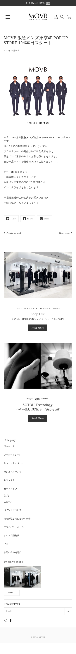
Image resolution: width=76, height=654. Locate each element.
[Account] (56, 17)
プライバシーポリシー (15, 527)
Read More (38, 327)
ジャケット (9, 446)
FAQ (6, 544)
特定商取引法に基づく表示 (17, 518)
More (11, 593)
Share (30, 219)
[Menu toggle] (8, 17)
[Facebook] (10, 620)
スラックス (9, 480)
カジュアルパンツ (13, 471)
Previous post (13, 233)
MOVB (42, 637)
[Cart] (69, 17)
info (48, 3)
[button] (62, 17)
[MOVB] (38, 17)
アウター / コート (12, 455)
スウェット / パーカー (14, 463)
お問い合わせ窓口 (13, 552)
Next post (64, 233)
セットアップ (10, 488)
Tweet (13, 219)
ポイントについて (13, 510)
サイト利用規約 (11, 535)
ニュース (8, 501)
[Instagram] (5, 620)
